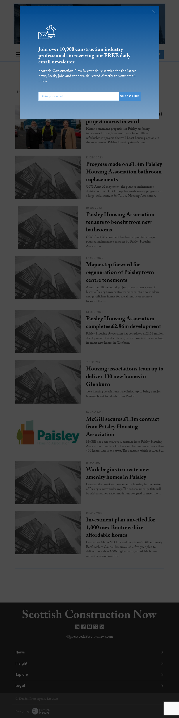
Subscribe (129, 96)
